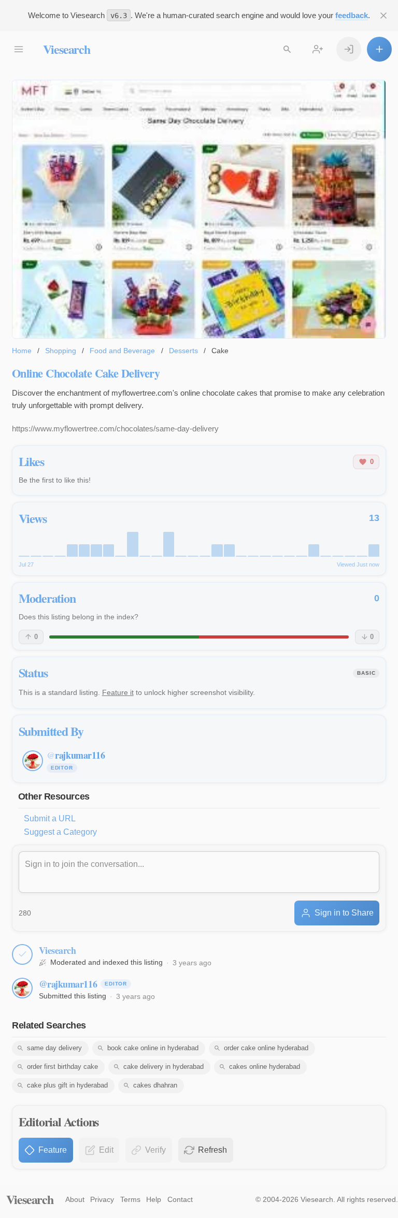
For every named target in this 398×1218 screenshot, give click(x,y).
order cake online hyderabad (266, 1048)
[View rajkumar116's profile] (22, 988)
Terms (130, 1199)
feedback (351, 15)
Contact (180, 1199)
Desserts (183, 350)
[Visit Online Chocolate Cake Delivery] (199, 209)
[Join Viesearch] (317, 49)
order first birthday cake (62, 1066)
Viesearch (66, 49)
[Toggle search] (287, 49)
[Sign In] (348, 49)
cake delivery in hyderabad (163, 1066)
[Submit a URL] (379, 49)
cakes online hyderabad (264, 1066)
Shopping (60, 350)
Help (153, 1199)
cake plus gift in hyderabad (67, 1085)
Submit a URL (50, 818)
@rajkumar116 (68, 984)
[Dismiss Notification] (383, 15)
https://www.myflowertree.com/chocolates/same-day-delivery (115, 428)
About (74, 1199)
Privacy (102, 1199)
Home (22, 350)
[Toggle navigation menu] (18, 49)
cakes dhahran (155, 1085)
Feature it (118, 692)
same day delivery (54, 1048)
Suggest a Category (60, 832)
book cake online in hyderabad (152, 1048)
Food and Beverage (122, 350)
